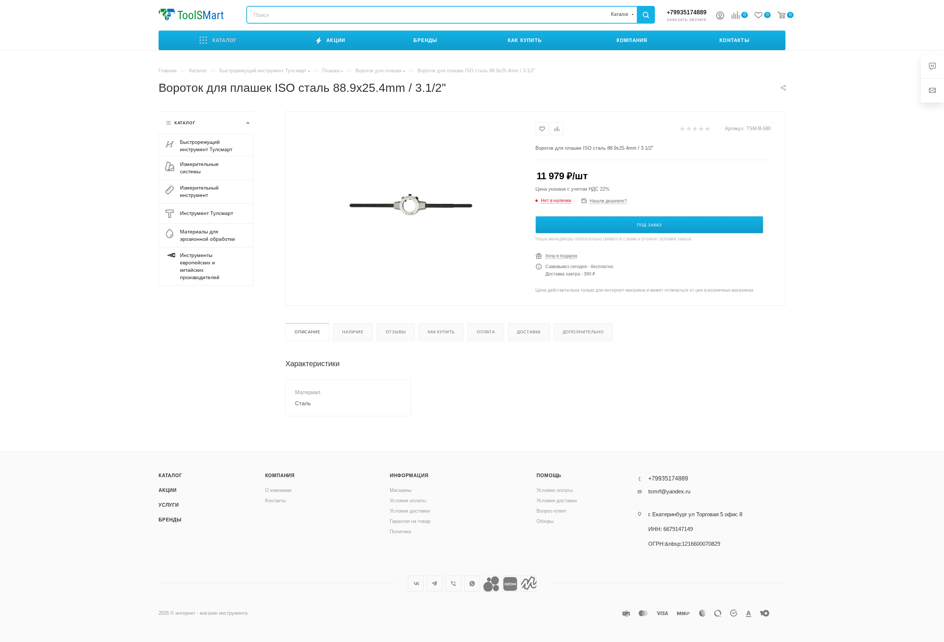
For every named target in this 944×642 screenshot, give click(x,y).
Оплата (486, 332)
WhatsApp (472, 583)
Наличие (353, 332)
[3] (694, 128)
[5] (707, 128)
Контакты (275, 500)
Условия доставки (410, 511)
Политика (400, 531)
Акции (168, 490)
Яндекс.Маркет (529, 583)
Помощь (549, 475)
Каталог (170, 475)
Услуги (169, 505)
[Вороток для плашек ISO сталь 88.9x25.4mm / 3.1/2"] (411, 205)
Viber (453, 583)
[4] (701, 128)
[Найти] (646, 15)
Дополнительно (583, 332)
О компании (278, 490)
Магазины (401, 490)
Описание (307, 332)
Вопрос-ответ (551, 511)
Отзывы (396, 332)
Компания (280, 475)
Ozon (510, 583)
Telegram (434, 583)
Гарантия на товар (410, 521)
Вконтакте (416, 583)
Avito (491, 583)
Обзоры (545, 521)
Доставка (529, 332)
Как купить (441, 332)
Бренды (170, 520)
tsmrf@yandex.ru (669, 491)
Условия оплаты (408, 500)
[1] (682, 128)
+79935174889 (687, 12)
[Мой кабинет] (720, 16)
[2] (688, 128)
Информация (409, 475)
